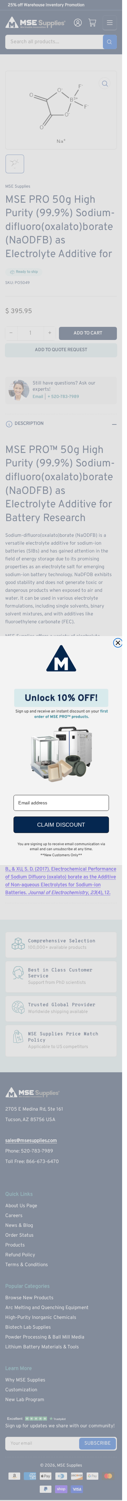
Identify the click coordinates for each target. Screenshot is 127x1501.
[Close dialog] (117, 642)
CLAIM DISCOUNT (61, 824)
